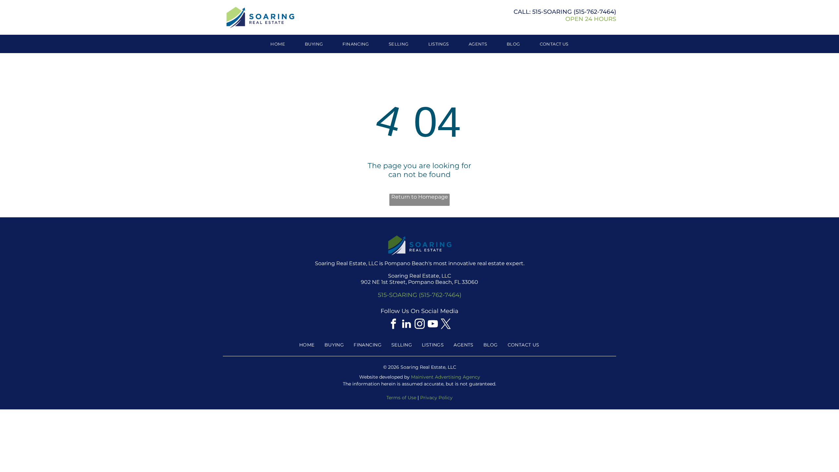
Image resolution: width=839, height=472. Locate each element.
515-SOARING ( (554, 11)
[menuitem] (278, 44)
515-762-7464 (595, 11)
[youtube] (433, 324)
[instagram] (419, 324)
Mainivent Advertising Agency (445, 377)
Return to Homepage (419, 197)
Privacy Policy (436, 398)
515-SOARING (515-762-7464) (419, 295)
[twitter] (446, 324)
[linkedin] (406, 324)
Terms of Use (401, 398)
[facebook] (393, 324)
